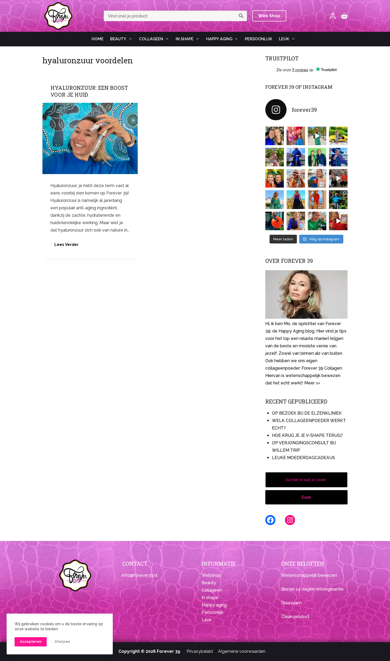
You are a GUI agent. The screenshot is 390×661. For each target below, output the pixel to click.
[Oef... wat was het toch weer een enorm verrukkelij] (296, 199)
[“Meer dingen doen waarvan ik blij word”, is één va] (274, 157)
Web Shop (269, 15)
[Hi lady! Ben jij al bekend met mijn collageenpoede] (317, 178)
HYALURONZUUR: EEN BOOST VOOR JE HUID (89, 91)
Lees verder (68, 246)
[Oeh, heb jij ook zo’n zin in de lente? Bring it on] (296, 157)
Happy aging (214, 604)
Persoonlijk (258, 39)
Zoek (306, 497)
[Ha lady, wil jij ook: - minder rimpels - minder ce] (296, 221)
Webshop (211, 575)
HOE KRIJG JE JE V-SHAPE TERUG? (307, 435)
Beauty (118, 39)
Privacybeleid (200, 651)
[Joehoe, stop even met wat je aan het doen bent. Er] (338, 178)
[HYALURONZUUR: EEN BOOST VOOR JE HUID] (90, 138)
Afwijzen (62, 642)
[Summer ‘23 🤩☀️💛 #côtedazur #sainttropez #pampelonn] (317, 136)
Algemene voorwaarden (241, 651)
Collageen (151, 39)
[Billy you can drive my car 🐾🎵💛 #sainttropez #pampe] (338, 136)
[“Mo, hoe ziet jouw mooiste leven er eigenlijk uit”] (296, 178)
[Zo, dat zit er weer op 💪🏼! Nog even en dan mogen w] (274, 221)
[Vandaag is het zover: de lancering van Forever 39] (338, 221)
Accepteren (30, 642)
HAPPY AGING (219, 39)
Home (97, 39)
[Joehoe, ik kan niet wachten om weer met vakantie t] (317, 199)
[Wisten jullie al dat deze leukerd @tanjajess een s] (274, 136)
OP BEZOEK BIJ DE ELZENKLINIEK (307, 413)
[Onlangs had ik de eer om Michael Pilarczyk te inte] (274, 178)
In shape (184, 39)
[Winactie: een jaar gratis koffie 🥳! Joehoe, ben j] (338, 199)
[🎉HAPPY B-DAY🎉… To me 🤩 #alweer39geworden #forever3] (296, 136)
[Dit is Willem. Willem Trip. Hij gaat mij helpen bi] (317, 157)
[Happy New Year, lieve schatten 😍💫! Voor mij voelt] (274, 199)
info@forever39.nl (140, 575)
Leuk (284, 39)
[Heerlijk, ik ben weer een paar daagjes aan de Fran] (338, 157)
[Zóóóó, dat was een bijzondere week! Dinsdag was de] (317, 221)
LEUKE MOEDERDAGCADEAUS (303, 457)
